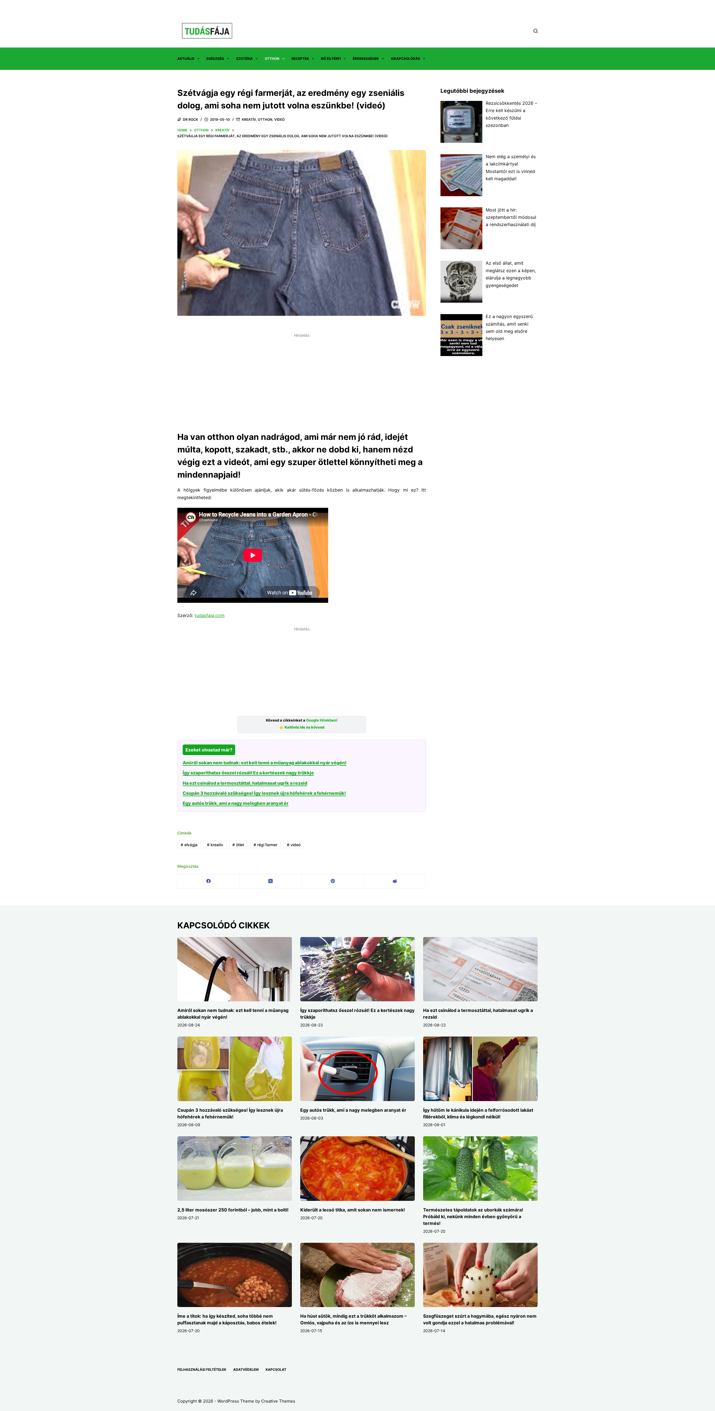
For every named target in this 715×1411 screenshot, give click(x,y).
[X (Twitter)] (271, 881)
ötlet (238, 844)
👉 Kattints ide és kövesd (301, 727)
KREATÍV (249, 119)
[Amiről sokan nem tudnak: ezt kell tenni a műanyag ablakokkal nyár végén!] (234, 969)
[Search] (535, 31)
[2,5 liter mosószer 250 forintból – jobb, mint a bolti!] (234, 1168)
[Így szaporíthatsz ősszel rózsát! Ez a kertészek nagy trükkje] (357, 969)
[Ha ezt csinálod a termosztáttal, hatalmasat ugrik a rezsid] (480, 969)
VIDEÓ (279, 119)
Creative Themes (278, 1401)
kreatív (215, 844)
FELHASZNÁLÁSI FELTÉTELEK (201, 1369)
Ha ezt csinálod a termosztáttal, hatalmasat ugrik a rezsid (245, 783)
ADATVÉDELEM (246, 1369)
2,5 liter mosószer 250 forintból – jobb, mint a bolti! (233, 1210)
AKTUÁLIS (185, 58)
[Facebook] (209, 881)
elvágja (189, 844)
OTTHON (272, 58)
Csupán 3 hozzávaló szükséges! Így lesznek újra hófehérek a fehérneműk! (264, 793)
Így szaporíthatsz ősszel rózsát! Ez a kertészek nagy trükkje (248, 773)
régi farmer (265, 844)
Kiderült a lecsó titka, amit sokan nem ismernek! (352, 1210)
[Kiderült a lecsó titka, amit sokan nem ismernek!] (357, 1168)
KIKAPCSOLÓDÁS (405, 58)
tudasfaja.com (210, 615)
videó (294, 844)
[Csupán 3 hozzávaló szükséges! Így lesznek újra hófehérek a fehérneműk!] (234, 1069)
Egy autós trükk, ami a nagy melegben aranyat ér (236, 803)
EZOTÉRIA (244, 58)
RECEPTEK (300, 58)
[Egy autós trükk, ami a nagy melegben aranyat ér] (357, 1069)
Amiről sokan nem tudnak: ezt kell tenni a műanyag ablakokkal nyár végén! (264, 762)
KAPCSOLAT (276, 1369)
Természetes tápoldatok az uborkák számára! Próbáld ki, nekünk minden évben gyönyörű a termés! (473, 1216)
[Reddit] (395, 881)
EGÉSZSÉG (215, 58)
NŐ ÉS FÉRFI (331, 58)
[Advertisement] (301, 379)
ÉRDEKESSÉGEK (366, 58)
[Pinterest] (333, 881)
